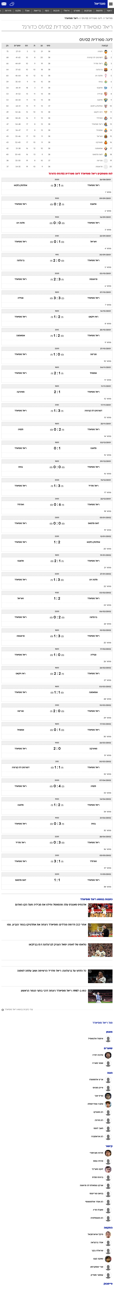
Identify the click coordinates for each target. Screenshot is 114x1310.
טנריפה (93, 354)
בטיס (20, 467)
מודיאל (109, 18)
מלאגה (93, 448)
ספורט (77, 11)
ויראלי (66, 11)
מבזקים (88, 11)
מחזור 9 (108, 342)
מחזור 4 (108, 249)
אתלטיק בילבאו (20, 185)
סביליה (20, 298)
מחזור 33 (107, 793)
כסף (47, 11)
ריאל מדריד (93, 486)
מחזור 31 (107, 755)
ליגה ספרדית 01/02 (92, 18)
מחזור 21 (107, 568)
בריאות (37, 11)
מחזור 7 (108, 305)
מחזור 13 (107, 418)
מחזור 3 (108, 230)
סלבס (18, 11)
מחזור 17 (107, 493)
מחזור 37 (107, 868)
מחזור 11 (107, 380)
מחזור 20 (107, 549)
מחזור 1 (108, 192)
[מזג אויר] (12, 4)
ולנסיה (20, 430)
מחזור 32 (107, 774)
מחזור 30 (107, 737)
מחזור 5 (108, 267)
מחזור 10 (107, 361)
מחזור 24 (107, 624)
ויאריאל (93, 242)
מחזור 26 (107, 662)
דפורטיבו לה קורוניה (93, 411)
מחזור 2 (108, 211)
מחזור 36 (107, 849)
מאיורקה (20, 392)
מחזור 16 (107, 474)
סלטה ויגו (20, 223)
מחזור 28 (107, 699)
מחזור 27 (107, 680)
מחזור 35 (107, 831)
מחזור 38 (107, 887)
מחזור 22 (107, 586)
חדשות (99, 11)
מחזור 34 (107, 812)
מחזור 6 (108, 286)
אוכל (27, 11)
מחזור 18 (107, 511)
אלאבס (93, 204)
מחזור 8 (108, 324)
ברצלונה (20, 261)
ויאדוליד (20, 505)
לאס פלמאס (93, 523)
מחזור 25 (107, 643)
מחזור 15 (107, 455)
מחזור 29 (107, 718)
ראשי (109, 11)
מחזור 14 (107, 436)
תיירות (8, 11)
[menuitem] (99, 11)
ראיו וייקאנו (93, 317)
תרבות (56, 11)
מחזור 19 (107, 530)
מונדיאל (99, 3)
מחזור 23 (107, 605)
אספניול (93, 373)
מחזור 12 (107, 399)
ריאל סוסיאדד (71, 18)
